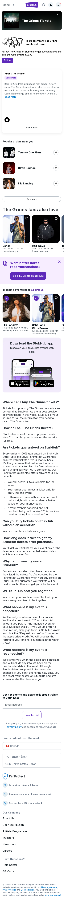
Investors (8, 837)
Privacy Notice (9, 890)
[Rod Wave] (46, 234)
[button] (12, 4)
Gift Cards (8, 871)
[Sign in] (50, 4)
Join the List (32, 715)
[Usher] (16, 234)
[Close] (59, 261)
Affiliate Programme (15, 831)
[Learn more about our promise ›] (14, 776)
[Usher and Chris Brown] (46, 314)
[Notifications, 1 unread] (58, 4)
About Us (8, 818)
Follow (7, 60)
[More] (58, 14)
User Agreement (49, 887)
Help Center (10, 864)
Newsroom (9, 844)
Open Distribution (13, 824)
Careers (7, 850)
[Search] (44, 4)
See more (32, 199)
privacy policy (14, 726)
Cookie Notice (27, 890)
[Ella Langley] (16, 313)
